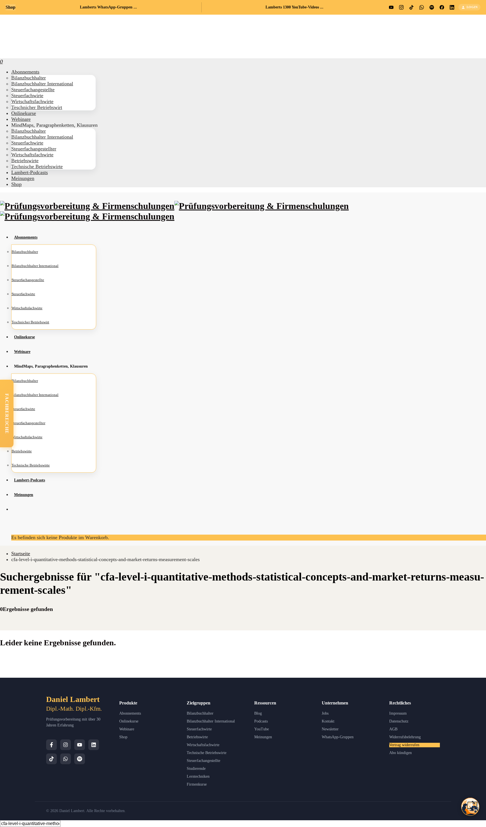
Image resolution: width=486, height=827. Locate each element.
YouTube (261, 729)
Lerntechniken (198, 776)
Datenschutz (398, 721)
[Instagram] (65, 744)
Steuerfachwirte (199, 729)
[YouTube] (79, 744)
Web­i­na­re (21, 119)
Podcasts (261, 721)
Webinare (126, 729)
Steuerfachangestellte (203, 761)
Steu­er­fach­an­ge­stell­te (33, 89)
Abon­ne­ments (25, 72)
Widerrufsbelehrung (405, 737)
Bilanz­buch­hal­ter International (42, 83)
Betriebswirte (197, 737)
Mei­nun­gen (22, 178)
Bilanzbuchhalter (200, 713)
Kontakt (328, 721)
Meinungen (263, 737)
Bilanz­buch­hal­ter (28, 78)
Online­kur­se (23, 113)
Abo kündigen (400, 753)
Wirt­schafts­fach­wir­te (32, 101)
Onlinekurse (128, 721)
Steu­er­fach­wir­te (27, 95)
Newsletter (330, 729)
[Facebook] (51, 744)
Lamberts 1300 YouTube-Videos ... (294, 7)
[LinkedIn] (93, 744)
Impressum (398, 713)
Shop (16, 184)
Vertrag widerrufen (404, 745)
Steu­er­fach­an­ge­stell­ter (33, 149)
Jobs (325, 713)
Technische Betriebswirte (206, 753)
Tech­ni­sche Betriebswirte (37, 166)
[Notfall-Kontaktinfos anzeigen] (470, 807)
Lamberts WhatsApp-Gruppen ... (108, 7)
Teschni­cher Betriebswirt (36, 107)
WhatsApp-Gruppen (338, 737)
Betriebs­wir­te (25, 160)
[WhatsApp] (65, 758)
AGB (393, 729)
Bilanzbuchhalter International (211, 721)
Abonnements (130, 713)
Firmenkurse (197, 784)
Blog (258, 713)
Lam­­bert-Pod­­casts (29, 172)
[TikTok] (51, 758)
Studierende (196, 768)
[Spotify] (79, 758)
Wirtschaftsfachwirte (203, 745)
